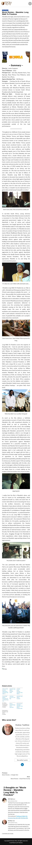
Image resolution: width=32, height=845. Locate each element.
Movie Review (5, 10)
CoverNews (12, 842)
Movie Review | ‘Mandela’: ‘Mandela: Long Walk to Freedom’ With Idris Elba (19, 706)
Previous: (10, 774)
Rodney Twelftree (22, 725)
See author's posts (22, 760)
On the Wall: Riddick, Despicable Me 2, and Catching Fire (5, 699)
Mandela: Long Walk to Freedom (19, 697)
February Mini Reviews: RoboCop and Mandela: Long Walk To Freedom (5, 691)
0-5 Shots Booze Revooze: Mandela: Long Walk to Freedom (19, 691)
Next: (20, 777)
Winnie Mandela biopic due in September (12, 705)
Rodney (10, 820)
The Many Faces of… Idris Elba (12, 697)
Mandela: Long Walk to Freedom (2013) (12, 690)
